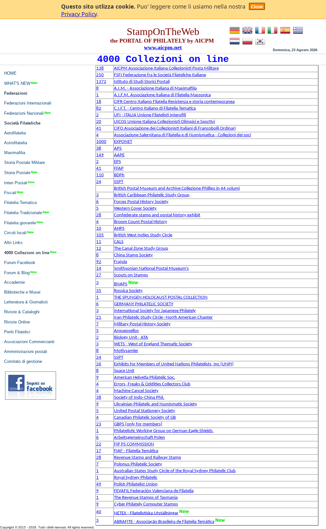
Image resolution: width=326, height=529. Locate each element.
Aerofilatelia (15, 133)
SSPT (118, 182)
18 (98, 101)
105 (100, 235)
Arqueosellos (126, 331)
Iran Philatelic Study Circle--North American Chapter (163, 317)
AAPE (119, 155)
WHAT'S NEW (17, 83)
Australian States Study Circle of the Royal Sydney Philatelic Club (175, 471)
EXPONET (123, 141)
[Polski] (247, 45)
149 (100, 155)
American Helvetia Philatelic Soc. (144, 377)
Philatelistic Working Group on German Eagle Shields (164, 431)
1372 (101, 81)
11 (98, 242)
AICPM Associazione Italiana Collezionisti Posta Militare (166, 68)
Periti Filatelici (17, 331)
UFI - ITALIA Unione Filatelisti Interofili (150, 115)
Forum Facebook (19, 262)
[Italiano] (272, 34)
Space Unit (124, 371)
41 (98, 128)
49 (98, 484)
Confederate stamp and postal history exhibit (157, 215)
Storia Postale (17, 172)
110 (100, 175)
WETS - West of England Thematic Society (153, 344)
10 (98, 228)
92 (98, 262)
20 (98, 121)
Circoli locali (15, 232)
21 (98, 317)
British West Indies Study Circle (143, 235)
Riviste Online (17, 322)
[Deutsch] (235, 34)
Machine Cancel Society (136, 391)
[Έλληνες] (298, 34)
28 (98, 215)
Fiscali (10, 192)
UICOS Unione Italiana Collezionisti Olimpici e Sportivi (164, 121)
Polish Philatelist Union (136, 484)
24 (98, 182)
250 (100, 75)
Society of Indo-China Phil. (139, 397)
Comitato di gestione (23, 361)
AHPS (119, 228)
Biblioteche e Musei (22, 292)
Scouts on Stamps (131, 275)
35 (98, 290)
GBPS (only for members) (138, 424)
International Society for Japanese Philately (155, 311)
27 (98, 275)
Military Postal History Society (142, 324)
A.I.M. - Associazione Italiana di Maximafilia (155, 88)
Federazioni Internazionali (27, 103)
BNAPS (120, 284)
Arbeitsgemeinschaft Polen (139, 437)
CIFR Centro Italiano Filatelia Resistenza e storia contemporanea (174, 101)
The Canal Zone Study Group (141, 248)
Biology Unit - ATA (131, 337)
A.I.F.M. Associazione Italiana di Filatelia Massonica (162, 95)
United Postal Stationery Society (144, 411)
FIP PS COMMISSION (134, 444)
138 (100, 68)
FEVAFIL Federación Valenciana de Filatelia (154, 491)
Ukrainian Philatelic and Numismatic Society (155, 404)
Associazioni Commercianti (29, 341)
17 (98, 451)
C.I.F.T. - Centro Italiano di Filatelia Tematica (155, 108)
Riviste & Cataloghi (21, 311)
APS (118, 148)
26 (98, 364)
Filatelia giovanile (20, 222)
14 (98, 268)
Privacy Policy (79, 14)
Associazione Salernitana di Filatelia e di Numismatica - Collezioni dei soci (182, 135)
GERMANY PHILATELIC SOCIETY (143, 304)
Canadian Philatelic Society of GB (145, 417)
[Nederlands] (235, 45)
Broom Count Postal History (140, 222)
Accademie (14, 282)
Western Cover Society (135, 208)
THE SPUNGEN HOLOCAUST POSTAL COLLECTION (161, 297)
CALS (119, 242)
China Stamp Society (133, 255)
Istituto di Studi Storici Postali (142, 81)
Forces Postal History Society (141, 202)
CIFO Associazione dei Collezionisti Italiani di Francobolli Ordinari (175, 128)
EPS (117, 161)
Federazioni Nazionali (24, 113)
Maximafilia (14, 152)
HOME (10, 73)
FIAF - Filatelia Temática (136, 451)
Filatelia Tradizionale (23, 212)
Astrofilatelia (15, 142)
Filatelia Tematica (20, 202)
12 (98, 248)
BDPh (119, 175)
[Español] (285, 34)
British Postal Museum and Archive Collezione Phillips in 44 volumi (177, 188)
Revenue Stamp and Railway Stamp (147, 457)
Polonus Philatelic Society (138, 464)
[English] (247, 34)
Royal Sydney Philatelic (135, 477)
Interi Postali (15, 182)
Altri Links (13, 242)
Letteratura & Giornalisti (26, 302)
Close (257, 6)
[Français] (260, 34)
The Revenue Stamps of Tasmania (146, 497)
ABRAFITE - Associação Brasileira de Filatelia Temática (164, 521)
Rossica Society (128, 290)
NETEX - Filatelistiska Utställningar (146, 513)
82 (98, 108)
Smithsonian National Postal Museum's (151, 268)
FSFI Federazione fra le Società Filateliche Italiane (160, 75)
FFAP (119, 168)
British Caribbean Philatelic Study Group (151, 195)
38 (98, 148)
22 (98, 444)
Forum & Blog (17, 272)
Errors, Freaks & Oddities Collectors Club (152, 384)
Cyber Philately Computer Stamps (146, 504)
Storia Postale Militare (24, 162)
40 (98, 512)
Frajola (120, 262)
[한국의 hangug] (260, 45)
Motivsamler (126, 351)
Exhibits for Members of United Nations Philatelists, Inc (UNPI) (174, 364)
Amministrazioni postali (25, 351)
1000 (101, 141)
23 (98, 424)
